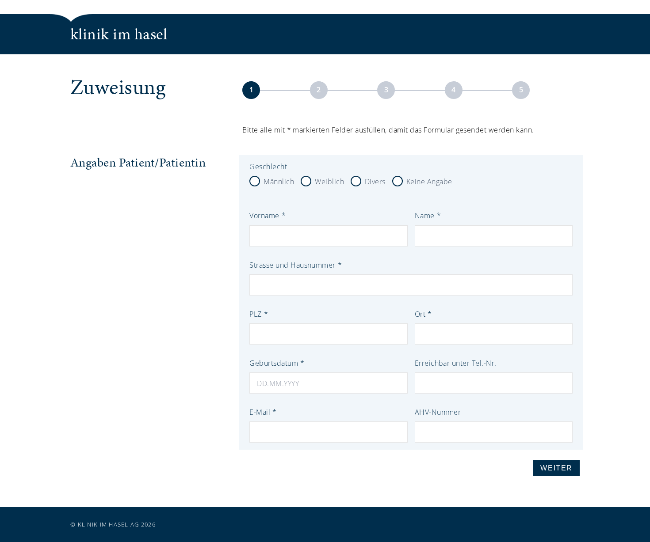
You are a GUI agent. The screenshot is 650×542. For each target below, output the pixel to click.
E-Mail (259, 412)
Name (425, 215)
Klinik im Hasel (118, 34)
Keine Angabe (429, 181)
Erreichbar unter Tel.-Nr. (456, 363)
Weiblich (329, 181)
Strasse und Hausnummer (292, 265)
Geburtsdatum (273, 363)
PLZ (255, 314)
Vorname (264, 215)
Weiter (556, 468)
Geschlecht (268, 166)
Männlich (279, 181)
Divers (375, 181)
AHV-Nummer (438, 412)
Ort (420, 314)
